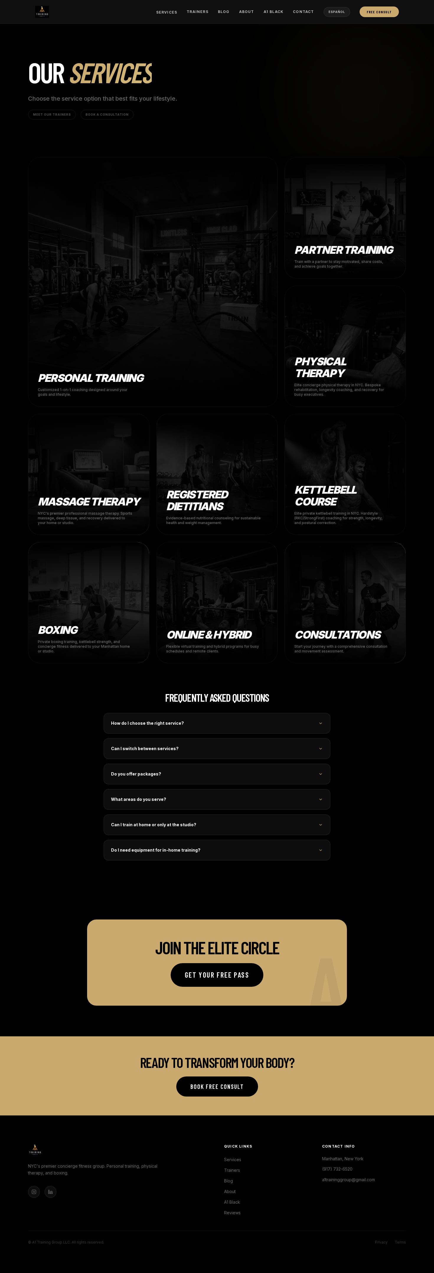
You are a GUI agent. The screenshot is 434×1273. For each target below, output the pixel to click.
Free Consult (379, 12)
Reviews (232, 1212)
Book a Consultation (107, 114)
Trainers (197, 11)
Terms (400, 1242)
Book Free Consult (217, 1086)
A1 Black (274, 11)
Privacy (381, 1242)
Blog (224, 11)
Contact (303, 11)
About (246, 11)
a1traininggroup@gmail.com (348, 1179)
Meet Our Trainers (52, 114)
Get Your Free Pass (217, 975)
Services (166, 12)
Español (337, 12)
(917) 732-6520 (337, 1168)
